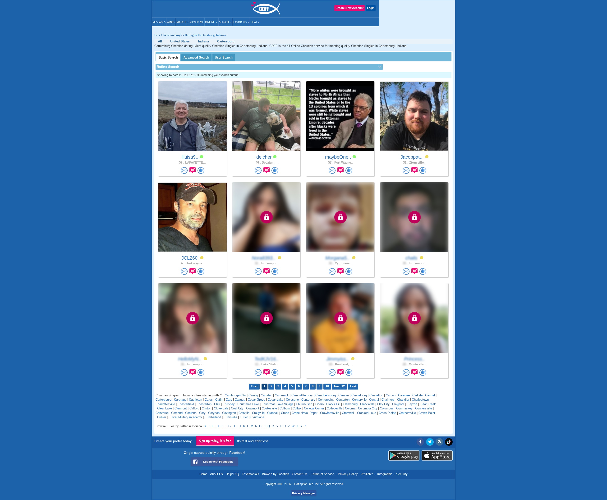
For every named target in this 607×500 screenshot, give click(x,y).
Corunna (191, 413)
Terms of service (322, 474)
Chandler (403, 399)
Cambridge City (235, 395)
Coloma (350, 408)
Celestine (292, 399)
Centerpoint (326, 399)
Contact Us (299, 474)
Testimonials (250, 474)
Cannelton (376, 395)
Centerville (359, 399)
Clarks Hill (333, 404)
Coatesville (269, 408)
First (254, 386)
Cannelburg (359, 395)
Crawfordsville (329, 413)
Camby (253, 395)
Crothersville (407, 413)
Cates (209, 399)
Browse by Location (275, 474)
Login (370, 8)
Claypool (398, 404)
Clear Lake (164, 408)
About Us (216, 474)
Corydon (214, 413)
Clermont (181, 408)
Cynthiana (257, 417)
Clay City (383, 404)
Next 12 (339, 386)
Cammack (282, 395)
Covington (229, 413)
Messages (159, 22)
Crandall (272, 413)
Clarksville (367, 404)
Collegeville (334, 408)
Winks (171, 22)
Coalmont (252, 408)
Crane (285, 413)
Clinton (206, 408)
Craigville (258, 413)
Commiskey (404, 408)
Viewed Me (197, 22)
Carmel (430, 395)
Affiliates (367, 474)
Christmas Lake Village (277, 404)
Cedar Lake (275, 399)
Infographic (384, 474)
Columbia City (367, 408)
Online (210, 22)
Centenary (308, 399)
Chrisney (229, 404)
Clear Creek (428, 404)
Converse (162, 413)
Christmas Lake (248, 404)
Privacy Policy (348, 474)
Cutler (244, 417)
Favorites (240, 22)
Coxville (244, 413)
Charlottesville (165, 404)
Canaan (343, 395)
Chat (254, 22)
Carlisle (417, 395)
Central (374, 399)
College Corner (314, 408)
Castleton (195, 399)
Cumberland (213, 417)
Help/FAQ (232, 474)
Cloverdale (221, 408)
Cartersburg (163, 399)
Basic (168, 57)
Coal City (237, 408)
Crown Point (426, 413)
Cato (229, 399)
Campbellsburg (325, 395)
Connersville (423, 408)
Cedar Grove (256, 399)
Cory (202, 413)
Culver (161, 417)
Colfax (297, 408)
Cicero (319, 404)
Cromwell (348, 413)
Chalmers (388, 399)
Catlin (219, 399)
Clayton (412, 404)
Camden (266, 395)
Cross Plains (387, 413)
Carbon (390, 395)
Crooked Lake (366, 413)
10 (327, 386)
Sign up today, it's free (215, 440)
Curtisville (230, 417)
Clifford (194, 408)
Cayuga (240, 399)
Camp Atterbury (302, 395)
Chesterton (204, 404)
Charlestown (420, 399)
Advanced (196, 57)
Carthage (180, 399)
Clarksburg (350, 404)
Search (224, 22)
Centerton (342, 399)
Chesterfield (186, 404)
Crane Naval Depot (304, 413)
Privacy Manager (303, 493)
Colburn (285, 408)
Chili (217, 404)
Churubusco (304, 404)
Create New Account (349, 8)
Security (402, 474)
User (224, 57)
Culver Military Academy (185, 417)
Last (353, 386)
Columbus (387, 408)
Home (203, 474)
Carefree (404, 395)
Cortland (177, 413)
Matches (182, 22)
